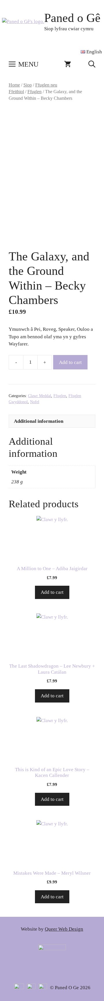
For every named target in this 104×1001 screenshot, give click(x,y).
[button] (92, 64)
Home (14, 84)
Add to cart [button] (52, 592)
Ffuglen (34, 91)
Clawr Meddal (39, 396)
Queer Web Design (64, 929)
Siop (27, 84)
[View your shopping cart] (67, 64)
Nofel (34, 402)
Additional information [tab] (38, 421)
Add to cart (70, 362)
